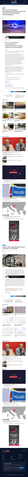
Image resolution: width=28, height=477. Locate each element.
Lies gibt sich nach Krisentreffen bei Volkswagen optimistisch (18, 325)
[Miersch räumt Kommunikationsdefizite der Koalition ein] (14, 144)
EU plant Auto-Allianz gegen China (6, 335)
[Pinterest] (3, 41)
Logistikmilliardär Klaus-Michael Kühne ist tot (10, 180)
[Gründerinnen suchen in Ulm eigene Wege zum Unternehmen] (8, 126)
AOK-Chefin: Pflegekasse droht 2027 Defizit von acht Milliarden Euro (15, 156)
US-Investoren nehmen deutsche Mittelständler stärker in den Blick (18, 131)
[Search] (23, 1)
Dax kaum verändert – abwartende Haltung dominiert (19, 335)
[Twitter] (3, 38)
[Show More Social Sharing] (6, 18)
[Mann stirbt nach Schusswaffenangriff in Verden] (14, 191)
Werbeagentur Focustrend (20, 474)
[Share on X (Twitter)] (4, 18)
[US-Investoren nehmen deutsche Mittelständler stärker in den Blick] (20, 126)
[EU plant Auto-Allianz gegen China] (8, 331)
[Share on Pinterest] (5, 18)
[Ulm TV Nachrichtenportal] (14, 1)
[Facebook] (3, 36)
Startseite (3, 5)
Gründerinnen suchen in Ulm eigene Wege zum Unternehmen (7, 131)
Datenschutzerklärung (6, 470)
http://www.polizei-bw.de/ (8, 86)
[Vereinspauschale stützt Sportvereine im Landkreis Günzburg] (20, 116)
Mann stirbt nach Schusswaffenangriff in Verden (10, 198)
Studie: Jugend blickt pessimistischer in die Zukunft (19, 314)
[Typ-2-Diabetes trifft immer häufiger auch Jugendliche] (8, 116)
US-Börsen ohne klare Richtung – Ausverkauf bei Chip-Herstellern (6, 325)
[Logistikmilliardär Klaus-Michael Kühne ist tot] (14, 172)
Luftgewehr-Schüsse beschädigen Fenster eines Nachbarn (7, 110)
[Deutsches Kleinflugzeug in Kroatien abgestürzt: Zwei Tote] (14, 209)
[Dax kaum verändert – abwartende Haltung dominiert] (20, 331)
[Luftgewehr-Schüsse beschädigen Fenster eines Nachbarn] (8, 105)
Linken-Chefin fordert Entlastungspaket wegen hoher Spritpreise (14, 160)
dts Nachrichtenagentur (6, 199)
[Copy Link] (3, 44)
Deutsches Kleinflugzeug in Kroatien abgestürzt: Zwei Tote (12, 216)
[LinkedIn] (3, 39)
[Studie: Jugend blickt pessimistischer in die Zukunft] (20, 309)
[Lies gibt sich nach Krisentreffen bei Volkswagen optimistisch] (20, 320)
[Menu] (25, 1)
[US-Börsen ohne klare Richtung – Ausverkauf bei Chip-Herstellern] (8, 320)
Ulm (5, 49)
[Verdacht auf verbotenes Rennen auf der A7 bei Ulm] (20, 105)
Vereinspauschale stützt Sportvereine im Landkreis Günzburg (19, 120)
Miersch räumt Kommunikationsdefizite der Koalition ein (10, 152)
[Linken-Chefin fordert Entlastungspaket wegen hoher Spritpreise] (4, 161)
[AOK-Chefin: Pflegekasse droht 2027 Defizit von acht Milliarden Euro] (4, 157)
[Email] (3, 42)
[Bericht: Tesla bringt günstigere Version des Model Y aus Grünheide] (14, 260)
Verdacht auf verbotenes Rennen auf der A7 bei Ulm (20, 110)
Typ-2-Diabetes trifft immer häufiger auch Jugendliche (7, 120)
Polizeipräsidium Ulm (7, 39)
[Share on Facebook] (2, 18)
